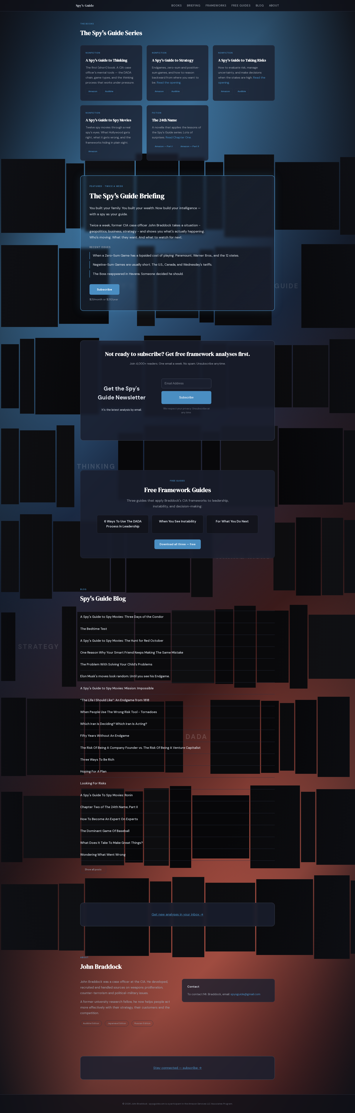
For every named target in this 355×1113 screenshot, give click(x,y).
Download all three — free (178, 544)
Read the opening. (169, 82)
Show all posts (93, 869)
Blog (260, 5)
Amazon (92, 91)
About (274, 5)
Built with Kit (186, 420)
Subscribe (104, 289)
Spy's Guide (85, 5)
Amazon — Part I (164, 146)
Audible (109, 91)
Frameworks (216, 5)
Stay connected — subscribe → (177, 1068)
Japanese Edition (117, 1023)
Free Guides (241, 5)
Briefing (193, 5)
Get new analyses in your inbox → (177, 914)
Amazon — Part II (189, 146)
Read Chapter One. (178, 137)
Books (176, 5)
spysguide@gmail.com (245, 994)
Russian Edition (142, 1023)
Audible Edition (91, 1023)
